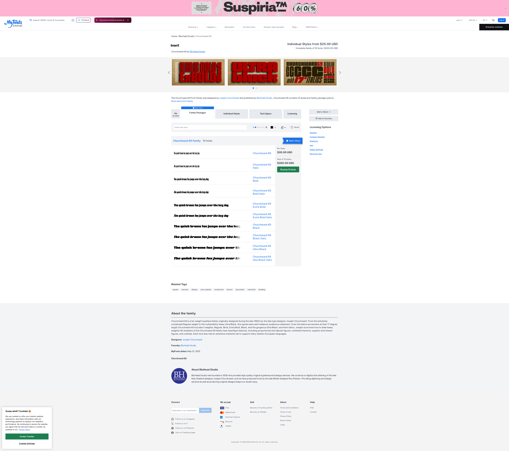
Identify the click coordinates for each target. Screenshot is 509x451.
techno (229, 290)
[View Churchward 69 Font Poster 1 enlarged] (198, 72)
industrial (251, 290)
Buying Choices (288, 169)
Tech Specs (265, 113)
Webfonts (314, 141)
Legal (282, 425)
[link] (30, 20)
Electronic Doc (316, 154)
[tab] (253, 88)
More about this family (182, 101)
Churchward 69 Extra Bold (262, 205)
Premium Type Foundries (274, 27)
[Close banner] (128, 20)
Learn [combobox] (458, 20)
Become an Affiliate (258, 412)
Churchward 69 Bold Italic (262, 192)
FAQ (312, 408)
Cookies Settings (27, 443)
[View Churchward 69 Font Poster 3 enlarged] (310, 72)
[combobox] (59, 20)
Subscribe (205, 410)
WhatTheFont (311, 27)
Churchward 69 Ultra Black (262, 247)
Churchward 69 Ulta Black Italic (262, 258)
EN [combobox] (484, 20)
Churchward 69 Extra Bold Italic (262, 215)
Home (174, 36)
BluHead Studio (186, 36)
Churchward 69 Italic (262, 166)
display (194, 290)
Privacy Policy (285, 416)
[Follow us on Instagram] (173, 419)
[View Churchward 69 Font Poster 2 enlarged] (254, 72)
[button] (505, 8)
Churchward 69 (262, 153)
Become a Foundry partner (261, 408)
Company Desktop (317, 137)
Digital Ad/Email (316, 149)
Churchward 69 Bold (262, 179)
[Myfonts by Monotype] (13, 23)
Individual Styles (231, 113)
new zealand (206, 290)
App (311, 145)
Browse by (192, 27)
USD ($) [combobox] (472, 20)
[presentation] (169, 72)
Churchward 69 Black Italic (262, 236)
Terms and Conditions (289, 408)
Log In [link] (501, 20)
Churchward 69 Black (262, 226)
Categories (211, 27)
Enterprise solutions (494, 27)
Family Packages (197, 112)
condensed (218, 290)
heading (261, 290)
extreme (184, 290)
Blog (294, 27)
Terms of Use (285, 412)
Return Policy (285, 420)
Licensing (292, 113)
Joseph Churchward (229, 98)
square (175, 290)
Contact (313, 412)
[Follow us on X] (173, 424)
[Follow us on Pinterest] (173, 428)
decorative (240, 290)
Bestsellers (229, 27)
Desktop (313, 132)
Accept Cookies (27, 436)
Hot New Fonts (249, 27)
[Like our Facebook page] (173, 433)
